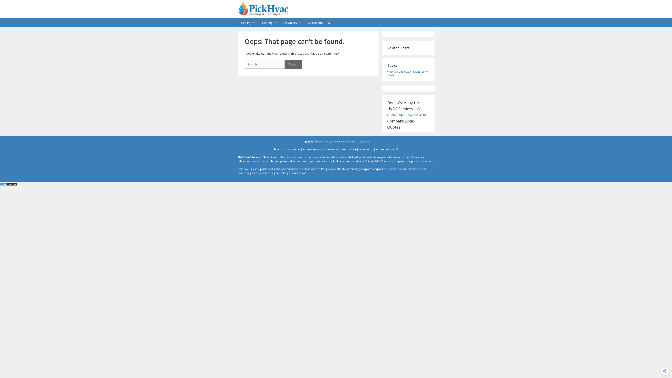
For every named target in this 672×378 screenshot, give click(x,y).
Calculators (315, 23)
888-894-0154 (399, 114)
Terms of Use (348, 149)
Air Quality (290, 23)
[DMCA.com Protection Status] (9, 185)
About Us (278, 149)
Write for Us (366, 149)
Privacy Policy (311, 149)
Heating (267, 23)
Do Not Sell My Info (387, 149)
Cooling (246, 23)
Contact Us (293, 149)
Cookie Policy (330, 149)
